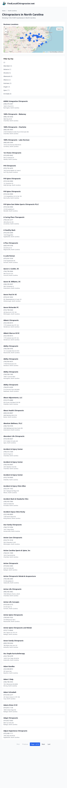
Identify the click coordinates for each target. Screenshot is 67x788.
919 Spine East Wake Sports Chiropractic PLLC (21, 204)
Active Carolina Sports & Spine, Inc (16, 550)
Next (43, 744)
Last (49, 744)
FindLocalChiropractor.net (21, 3)
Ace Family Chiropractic (12, 525)
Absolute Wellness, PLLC (12, 423)
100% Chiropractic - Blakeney (14, 114)
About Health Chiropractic (13, 410)
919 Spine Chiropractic (12, 179)
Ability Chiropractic (10, 346)
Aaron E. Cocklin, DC (11, 269)
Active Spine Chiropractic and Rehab (17, 628)
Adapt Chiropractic (10, 718)
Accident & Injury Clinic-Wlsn (14, 486)
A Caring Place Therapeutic (13, 217)
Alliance (7, 80)
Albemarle (7, 76)
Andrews (7, 83)
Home (3, 10)
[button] (35, 35)
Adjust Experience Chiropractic (15, 731)
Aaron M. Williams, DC (12, 282)
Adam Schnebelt (9, 692)
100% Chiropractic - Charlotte (14, 127)
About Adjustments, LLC (12, 398)
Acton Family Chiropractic (13, 641)
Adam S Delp (8, 679)
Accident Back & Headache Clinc (15, 499)
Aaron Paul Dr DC (10, 294)
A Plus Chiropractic (10, 243)
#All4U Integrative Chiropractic (15, 101)
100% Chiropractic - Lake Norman (16, 140)
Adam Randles (9, 666)
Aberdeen (7, 66)
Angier (6, 87)
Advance (7, 69)
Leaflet (46, 52)
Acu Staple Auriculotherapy (14, 653)
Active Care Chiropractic (12, 538)
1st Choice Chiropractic (12, 153)
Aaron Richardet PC (11, 307)
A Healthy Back (9, 230)
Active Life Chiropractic (12, 589)
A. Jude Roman (9, 256)
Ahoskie (7, 73)
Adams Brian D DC (10, 705)
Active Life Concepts (11, 602)
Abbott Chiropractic (11, 320)
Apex (6, 90)
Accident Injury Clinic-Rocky (14, 512)
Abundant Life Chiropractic (13, 436)
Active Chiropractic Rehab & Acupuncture (19, 576)
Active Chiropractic (10, 563)
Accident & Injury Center (13, 449)
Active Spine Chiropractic (13, 615)
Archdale (7, 94)
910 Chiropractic (9, 166)
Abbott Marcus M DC (11, 333)
